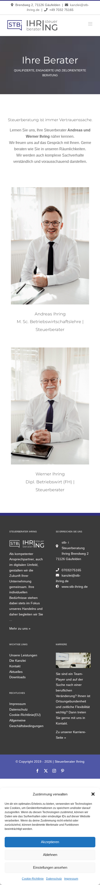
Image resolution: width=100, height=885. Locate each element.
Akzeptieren (50, 842)
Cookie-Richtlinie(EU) (25, 715)
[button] (93, 794)
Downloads (17, 677)
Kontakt (14, 666)
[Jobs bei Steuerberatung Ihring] (73, 655)
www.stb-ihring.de (75, 586)
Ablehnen (50, 855)
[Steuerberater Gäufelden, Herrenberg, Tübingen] (26, 542)
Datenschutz (54, 878)
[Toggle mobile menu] (90, 23)
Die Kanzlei (17, 660)
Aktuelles (16, 672)
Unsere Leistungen (23, 655)
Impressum (71, 878)
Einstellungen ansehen (50, 867)
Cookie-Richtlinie (33, 878)
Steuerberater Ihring (69, 761)
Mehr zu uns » (19, 628)
